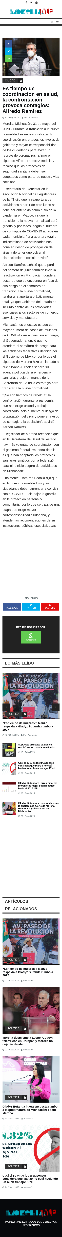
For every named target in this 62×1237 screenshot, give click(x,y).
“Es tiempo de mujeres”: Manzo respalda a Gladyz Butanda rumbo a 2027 (27, 972)
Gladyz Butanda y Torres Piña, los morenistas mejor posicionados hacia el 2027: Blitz (37, 786)
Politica (13, 714)
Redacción (33, 118)
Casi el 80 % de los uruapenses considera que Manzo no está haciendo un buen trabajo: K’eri (36, 765)
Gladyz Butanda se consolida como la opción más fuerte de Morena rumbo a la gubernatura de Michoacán (38, 807)
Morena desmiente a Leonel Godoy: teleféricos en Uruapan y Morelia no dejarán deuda (27, 726)
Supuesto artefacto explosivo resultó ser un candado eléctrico (36, 746)
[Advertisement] (31, 561)
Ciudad (10, 80)
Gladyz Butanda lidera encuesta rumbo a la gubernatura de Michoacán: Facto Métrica (30, 1110)
